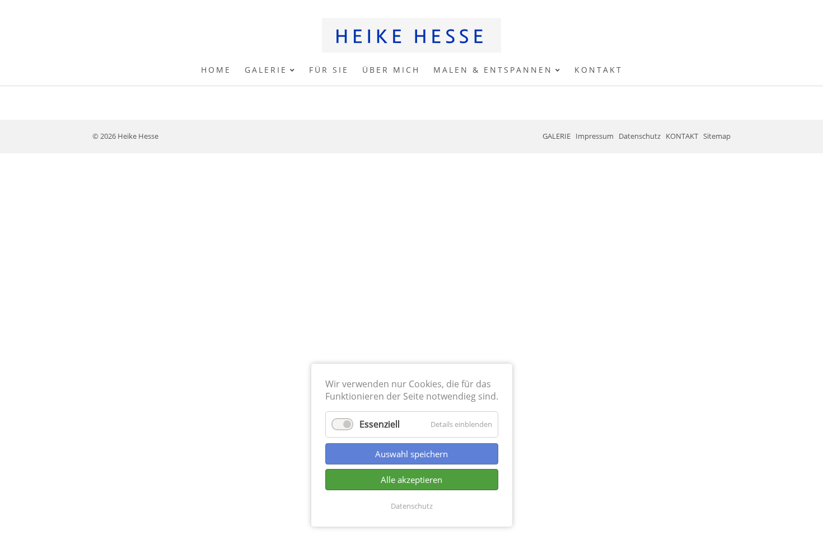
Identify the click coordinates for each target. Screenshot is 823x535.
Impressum (595, 136)
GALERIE (557, 136)
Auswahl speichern (411, 453)
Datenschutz (412, 506)
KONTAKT (682, 136)
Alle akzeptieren (411, 479)
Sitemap (717, 136)
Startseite (411, 35)
